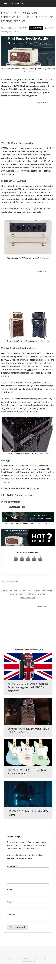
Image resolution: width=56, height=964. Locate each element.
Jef (15, 28)
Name (10, 889)
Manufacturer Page (16, 506)
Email (10, 902)
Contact (45, 958)
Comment (12, 865)
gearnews (16, 3)
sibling (30, 369)
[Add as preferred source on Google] (36, 28)
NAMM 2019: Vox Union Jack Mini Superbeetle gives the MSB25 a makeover (28, 687)
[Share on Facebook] (39, 581)
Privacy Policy (24, 958)
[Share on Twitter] (49, 581)
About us (12, 958)
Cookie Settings (28, 961)
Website (11, 914)
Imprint (36, 958)
